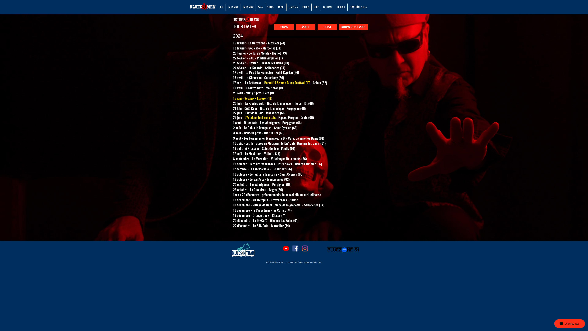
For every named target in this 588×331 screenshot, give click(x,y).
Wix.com (318, 262)
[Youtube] (286, 248)
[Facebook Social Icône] (295, 248)
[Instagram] (305, 248)
